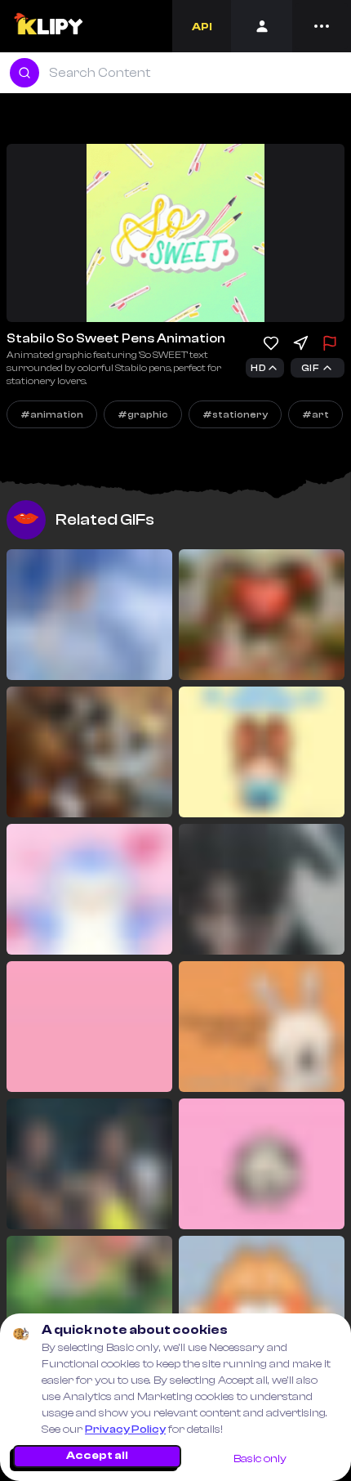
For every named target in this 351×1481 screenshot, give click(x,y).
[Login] (261, 26)
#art (315, 414)
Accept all (97, 1455)
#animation (51, 414)
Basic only (260, 1458)
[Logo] (47, 26)
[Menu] (321, 26)
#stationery (235, 414)
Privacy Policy (125, 1429)
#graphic (143, 414)
